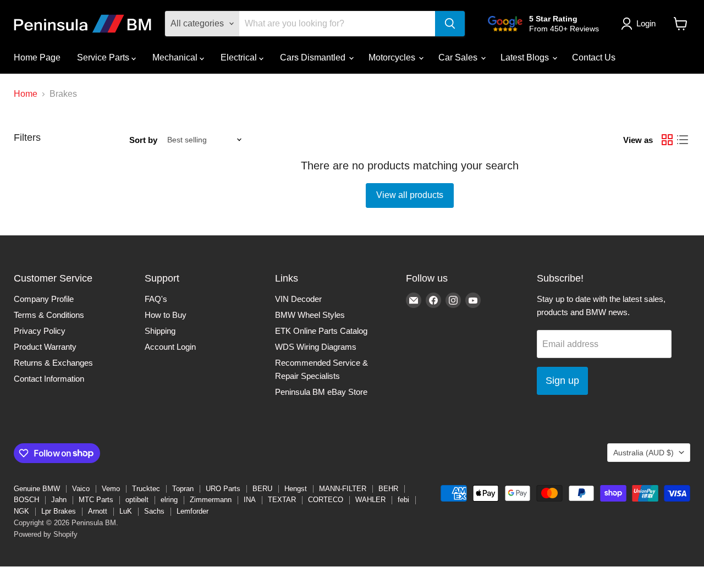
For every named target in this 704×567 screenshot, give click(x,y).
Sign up (562, 380)
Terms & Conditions (49, 315)
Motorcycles (393, 57)
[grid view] (667, 139)
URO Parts (223, 489)
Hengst (295, 489)
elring (169, 500)
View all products (409, 195)
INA (250, 500)
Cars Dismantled (314, 57)
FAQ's (156, 299)
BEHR (388, 489)
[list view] (682, 139)
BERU (262, 489)
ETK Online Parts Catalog (321, 330)
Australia (643, 452)
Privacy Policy (39, 330)
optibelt (136, 500)
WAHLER (370, 500)
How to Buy (165, 315)
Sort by (143, 140)
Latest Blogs (526, 57)
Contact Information (49, 378)
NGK (21, 511)
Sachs (154, 511)
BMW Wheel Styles (310, 315)
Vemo (111, 489)
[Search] (450, 23)
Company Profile (44, 299)
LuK (125, 511)
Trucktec (146, 489)
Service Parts (104, 57)
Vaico (81, 489)
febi (403, 500)
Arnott (97, 511)
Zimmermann (211, 500)
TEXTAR (282, 500)
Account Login (170, 346)
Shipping (160, 330)
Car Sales (459, 57)
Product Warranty (45, 346)
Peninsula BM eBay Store (321, 392)
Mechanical (176, 57)
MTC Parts (96, 500)
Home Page (37, 57)
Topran (183, 489)
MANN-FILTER (342, 489)
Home (25, 93)
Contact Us (593, 57)
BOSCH (26, 500)
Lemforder (192, 511)
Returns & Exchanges (53, 362)
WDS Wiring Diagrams (315, 346)
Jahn (59, 500)
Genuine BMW (37, 489)
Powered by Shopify (46, 534)
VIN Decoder (298, 299)
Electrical (240, 57)
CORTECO (325, 500)
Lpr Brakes (58, 511)
